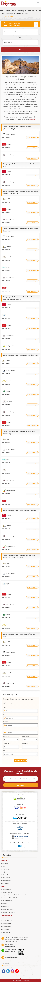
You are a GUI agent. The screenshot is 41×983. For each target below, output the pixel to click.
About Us (5, 863)
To (3, 714)
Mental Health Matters (8, 909)
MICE (4, 866)
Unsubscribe (6, 906)
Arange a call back (7, 892)
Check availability (31, 137)
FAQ (4, 872)
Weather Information (8, 921)
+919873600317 (10, 951)
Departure (5, 721)
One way (14, 699)
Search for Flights (19, 760)
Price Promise (6, 869)
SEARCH (19, 50)
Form (4, 707)
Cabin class (6, 751)
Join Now (20, 785)
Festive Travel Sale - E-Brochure (11, 898)
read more (32, 119)
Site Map (5, 903)
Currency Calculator (8, 918)
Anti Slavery (6, 883)
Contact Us (6, 875)
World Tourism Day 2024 (9, 912)
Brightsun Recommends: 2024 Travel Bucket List (15, 895)
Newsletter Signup (7, 901)
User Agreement (7, 880)
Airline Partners (6, 889)
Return (7, 699)
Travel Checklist (7, 924)
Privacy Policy (6, 878)
